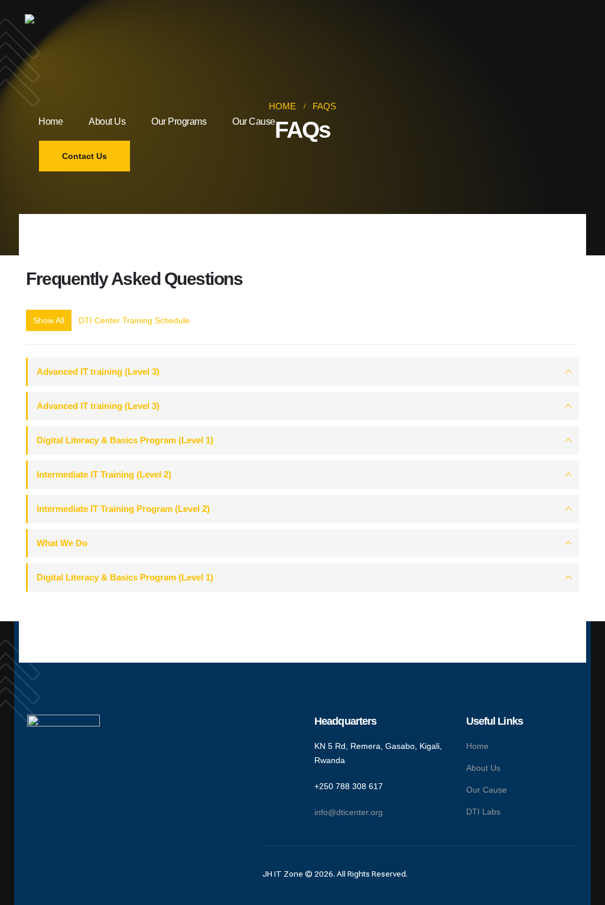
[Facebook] (43, 804)
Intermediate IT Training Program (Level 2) (123, 509)
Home (50, 121)
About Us (107, 121)
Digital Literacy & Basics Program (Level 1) (125, 440)
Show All (48, 320)
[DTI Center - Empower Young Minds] (69, 58)
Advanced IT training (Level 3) (98, 371)
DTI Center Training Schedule (134, 320)
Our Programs (178, 121)
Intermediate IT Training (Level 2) (104, 474)
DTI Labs (483, 811)
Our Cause (253, 121)
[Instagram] (70, 804)
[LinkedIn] (84, 804)
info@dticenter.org (348, 812)
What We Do (62, 543)
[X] (57, 804)
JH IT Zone (282, 873)
